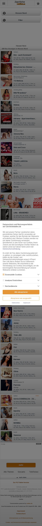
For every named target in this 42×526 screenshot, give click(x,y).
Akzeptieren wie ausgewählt (21, 298)
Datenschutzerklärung (11, 249)
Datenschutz (16, 303)
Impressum (26, 303)
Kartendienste (11, 286)
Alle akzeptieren (21, 292)
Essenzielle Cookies (13, 275)
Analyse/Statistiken (13, 280)
